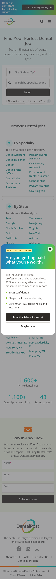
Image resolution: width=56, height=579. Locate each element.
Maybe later (28, 326)
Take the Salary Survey (26, 317)
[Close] (50, 249)
